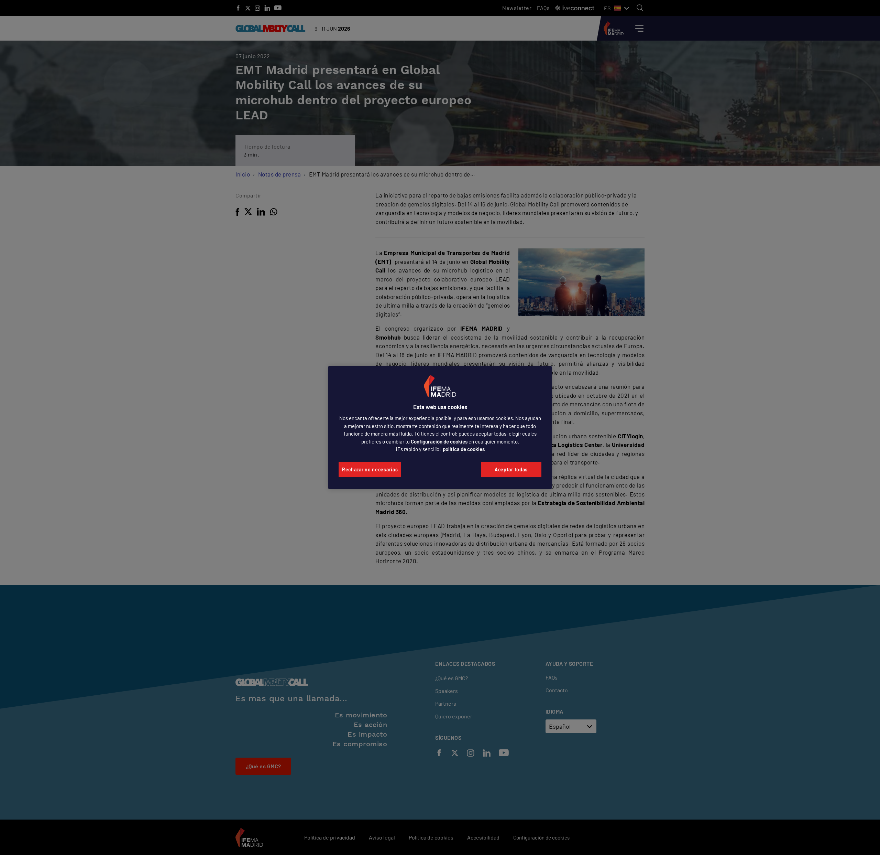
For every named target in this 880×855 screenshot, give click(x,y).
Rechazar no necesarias (370, 469)
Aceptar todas (511, 469)
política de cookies (464, 449)
